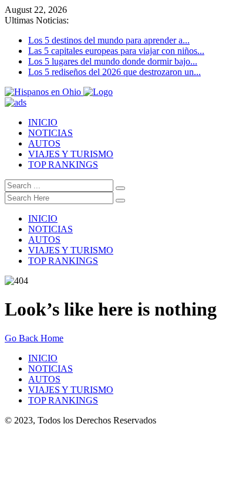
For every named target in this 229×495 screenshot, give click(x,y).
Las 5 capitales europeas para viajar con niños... (116, 51)
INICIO (43, 122)
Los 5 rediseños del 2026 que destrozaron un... (114, 72)
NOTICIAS (50, 133)
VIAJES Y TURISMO (70, 154)
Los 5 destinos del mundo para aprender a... (109, 40)
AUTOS (44, 143)
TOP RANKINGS (63, 164)
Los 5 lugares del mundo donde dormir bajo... (112, 61)
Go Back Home (34, 338)
